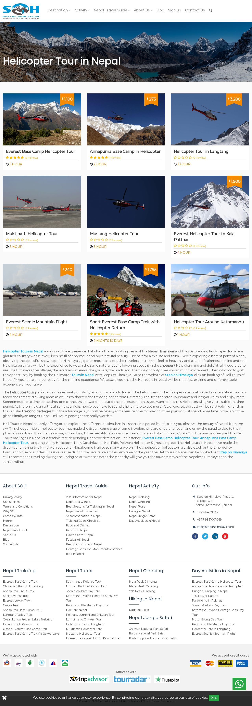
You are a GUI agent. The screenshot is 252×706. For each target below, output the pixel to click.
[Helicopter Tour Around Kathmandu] (210, 290)
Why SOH (10, 511)
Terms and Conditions (18, 506)
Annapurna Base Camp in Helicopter (125, 151)
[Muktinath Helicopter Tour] (42, 201)
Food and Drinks (77, 525)
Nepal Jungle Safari (142, 516)
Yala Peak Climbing (142, 591)
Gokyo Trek (11, 605)
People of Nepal (77, 530)
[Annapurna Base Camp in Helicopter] (126, 119)
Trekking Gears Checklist (83, 521)
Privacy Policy (12, 497)
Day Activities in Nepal (144, 521)
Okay (214, 697)
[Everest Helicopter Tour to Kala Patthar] (210, 201)
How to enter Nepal (79, 535)
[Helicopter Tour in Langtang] (210, 119)
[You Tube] (225, 536)
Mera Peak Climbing (143, 581)
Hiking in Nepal (139, 511)
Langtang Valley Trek (17, 615)
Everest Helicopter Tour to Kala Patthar (204, 236)
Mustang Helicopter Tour (114, 233)
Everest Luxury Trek (16, 600)
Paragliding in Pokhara (207, 600)
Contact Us (195, 10)
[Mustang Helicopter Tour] (126, 201)
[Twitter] (205, 536)
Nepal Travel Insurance (81, 511)
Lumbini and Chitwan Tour (84, 619)
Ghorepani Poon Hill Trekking (23, 586)
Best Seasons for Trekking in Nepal (90, 506)
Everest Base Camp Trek (20, 581)
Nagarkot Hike (139, 610)
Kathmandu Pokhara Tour (83, 581)
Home (7, 521)
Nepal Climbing (139, 502)
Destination (59, 12)
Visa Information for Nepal (84, 497)
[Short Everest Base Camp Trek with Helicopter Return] (126, 290)
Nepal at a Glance (78, 502)
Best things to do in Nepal (84, 544)
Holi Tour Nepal (76, 610)
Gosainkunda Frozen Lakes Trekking (28, 619)
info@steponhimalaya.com (215, 527)
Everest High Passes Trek (20, 624)
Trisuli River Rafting (205, 596)
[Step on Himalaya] (21, 10)
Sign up (174, 10)
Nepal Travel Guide (112, 12)
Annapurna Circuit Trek (18, 591)
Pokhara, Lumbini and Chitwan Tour (90, 615)
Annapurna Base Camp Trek (22, 610)
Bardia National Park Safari (147, 633)
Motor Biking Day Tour (207, 619)
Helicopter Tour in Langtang (201, 151)
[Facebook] (195, 536)
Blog (160, 10)
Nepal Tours (137, 506)
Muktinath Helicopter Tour (32, 233)
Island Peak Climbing (143, 586)
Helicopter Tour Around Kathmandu (209, 321)
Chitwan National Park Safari (148, 629)
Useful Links (11, 502)
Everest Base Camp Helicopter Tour (40, 151)
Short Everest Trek (16, 596)
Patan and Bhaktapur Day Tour (87, 605)
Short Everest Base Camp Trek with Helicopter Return (125, 324)
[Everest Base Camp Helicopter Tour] (42, 119)
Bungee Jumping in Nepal (210, 591)
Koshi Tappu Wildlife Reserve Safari (153, 638)
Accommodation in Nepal (83, 516)
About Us (143, 12)
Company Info (13, 516)
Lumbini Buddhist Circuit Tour (86, 586)
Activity (82, 12)
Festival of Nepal (77, 539)
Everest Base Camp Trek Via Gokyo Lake (31, 633)
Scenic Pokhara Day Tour (83, 591)
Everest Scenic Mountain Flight (36, 321)
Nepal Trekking (139, 497)
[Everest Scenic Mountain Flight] (42, 290)
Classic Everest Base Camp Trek (25, 629)
